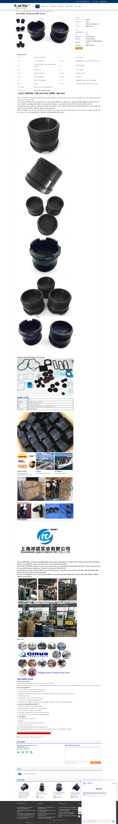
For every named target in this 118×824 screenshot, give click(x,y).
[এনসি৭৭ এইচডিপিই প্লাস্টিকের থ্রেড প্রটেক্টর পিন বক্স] (42, 787)
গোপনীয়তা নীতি (29, 822)
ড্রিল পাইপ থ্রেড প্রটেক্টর (24, 737)
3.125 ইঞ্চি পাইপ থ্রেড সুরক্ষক (29, 774)
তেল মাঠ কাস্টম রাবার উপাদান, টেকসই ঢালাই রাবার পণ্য (68, 807)
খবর (75, 6)
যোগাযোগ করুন (69, 6)
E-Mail (53, 820)
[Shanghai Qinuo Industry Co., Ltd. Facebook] (79, 816)
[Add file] (84, 821)
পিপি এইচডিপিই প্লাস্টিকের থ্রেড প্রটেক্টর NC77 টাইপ (58, 794)
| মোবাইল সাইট (64, 820)
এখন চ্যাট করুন (94, 1)
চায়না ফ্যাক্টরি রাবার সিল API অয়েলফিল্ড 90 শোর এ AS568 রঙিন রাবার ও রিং (46, 808)
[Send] (113, 821)
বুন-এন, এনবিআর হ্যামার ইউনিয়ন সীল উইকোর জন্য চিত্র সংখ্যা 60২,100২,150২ (25, 817)
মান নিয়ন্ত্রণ (60, 6)
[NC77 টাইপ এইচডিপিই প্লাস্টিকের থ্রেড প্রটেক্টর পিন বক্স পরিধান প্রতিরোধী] (24, 787)
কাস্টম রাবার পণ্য (62, 803)
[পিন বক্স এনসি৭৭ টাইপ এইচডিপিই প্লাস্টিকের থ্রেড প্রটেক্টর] (76, 787)
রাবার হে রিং (40, 803)
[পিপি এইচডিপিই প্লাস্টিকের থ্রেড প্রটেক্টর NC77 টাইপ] (59, 787)
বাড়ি (33, 6)
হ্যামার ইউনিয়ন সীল (21, 803)
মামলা (79, 6)
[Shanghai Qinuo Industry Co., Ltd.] (21, 6)
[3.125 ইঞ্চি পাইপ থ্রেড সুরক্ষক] (19, 773)
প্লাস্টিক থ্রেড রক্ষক (27, 11)
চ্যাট (80, 48)
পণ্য (37, 6)
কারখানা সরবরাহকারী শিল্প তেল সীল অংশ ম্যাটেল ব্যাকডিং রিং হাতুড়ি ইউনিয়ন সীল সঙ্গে (25, 808)
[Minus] (114, 783)
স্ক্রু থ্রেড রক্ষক (41, 737)
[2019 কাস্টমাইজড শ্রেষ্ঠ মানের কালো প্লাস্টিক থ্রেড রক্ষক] (20, 21)
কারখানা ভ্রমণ (53, 6)
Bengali (104, 1)
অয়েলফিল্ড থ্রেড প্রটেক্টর (33, 737)
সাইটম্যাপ (58, 820)
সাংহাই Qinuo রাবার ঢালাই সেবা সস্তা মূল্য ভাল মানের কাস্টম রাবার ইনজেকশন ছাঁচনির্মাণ (68, 810)
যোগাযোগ (97, 762)
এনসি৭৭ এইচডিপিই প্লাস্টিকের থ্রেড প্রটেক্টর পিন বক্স (41, 794)
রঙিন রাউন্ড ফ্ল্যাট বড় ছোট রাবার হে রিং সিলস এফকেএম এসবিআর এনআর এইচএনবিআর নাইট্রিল (47, 817)
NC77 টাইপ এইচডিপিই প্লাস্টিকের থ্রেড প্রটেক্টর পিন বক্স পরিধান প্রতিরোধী (24, 794)
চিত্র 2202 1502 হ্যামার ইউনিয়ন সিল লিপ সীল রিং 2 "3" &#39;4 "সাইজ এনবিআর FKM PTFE (26, 814)
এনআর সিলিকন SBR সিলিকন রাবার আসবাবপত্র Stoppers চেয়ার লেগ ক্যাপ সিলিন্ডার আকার (67, 813)
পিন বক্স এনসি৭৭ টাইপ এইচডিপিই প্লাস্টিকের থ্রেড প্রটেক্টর (75, 794)
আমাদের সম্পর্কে (44, 6)
